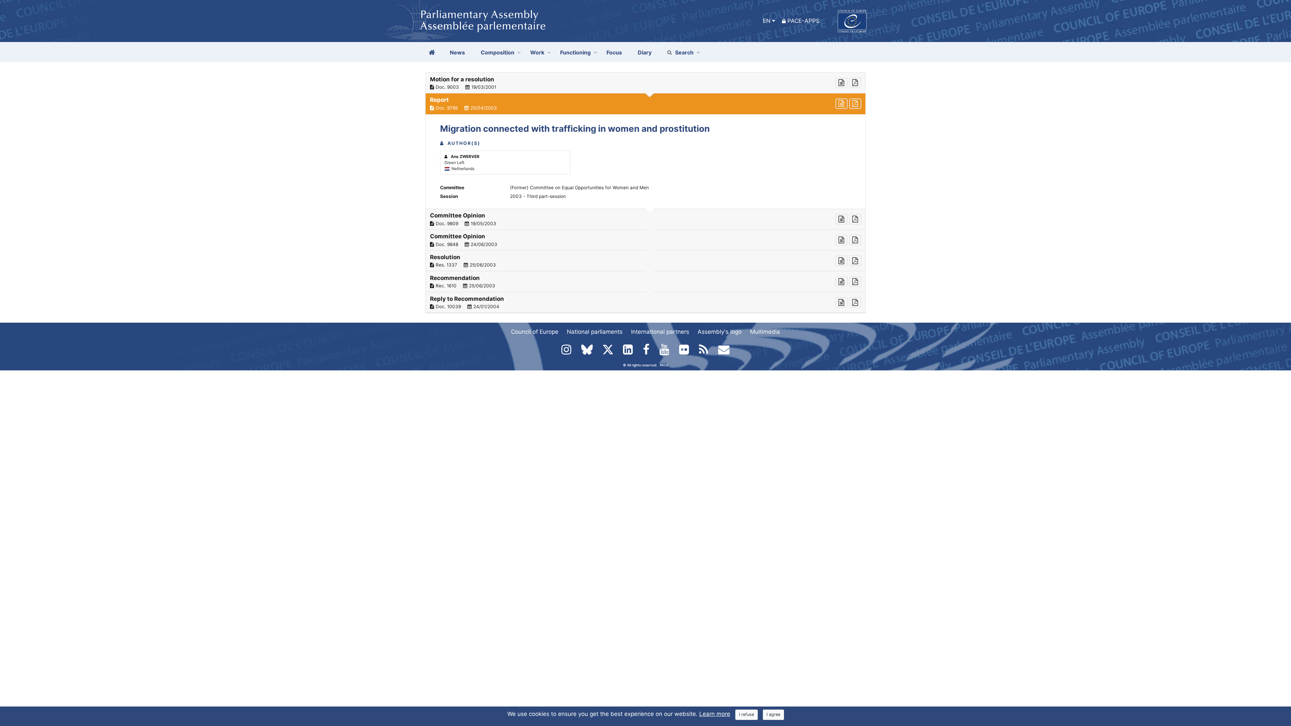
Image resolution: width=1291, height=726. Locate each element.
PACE (664, 365)
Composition (497, 52)
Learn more (714, 714)
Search (684, 52)
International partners (660, 331)
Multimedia (765, 331)
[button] (645, 83)
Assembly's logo (720, 331)
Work (537, 52)
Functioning (575, 52)
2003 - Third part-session (538, 196)
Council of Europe (534, 331)
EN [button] (767, 20)
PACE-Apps (803, 20)
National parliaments (595, 331)
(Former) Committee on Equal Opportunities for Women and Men (579, 187)
